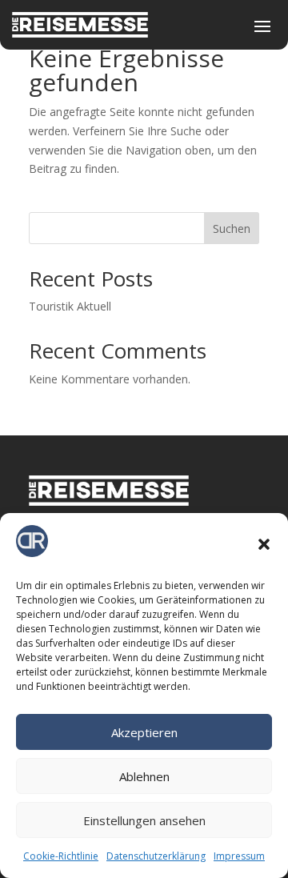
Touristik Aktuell (70, 306)
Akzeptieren (144, 732)
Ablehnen (144, 776)
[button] (264, 544)
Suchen (231, 228)
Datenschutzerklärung (156, 856)
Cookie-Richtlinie (60, 856)
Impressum (239, 856)
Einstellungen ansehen (144, 820)
